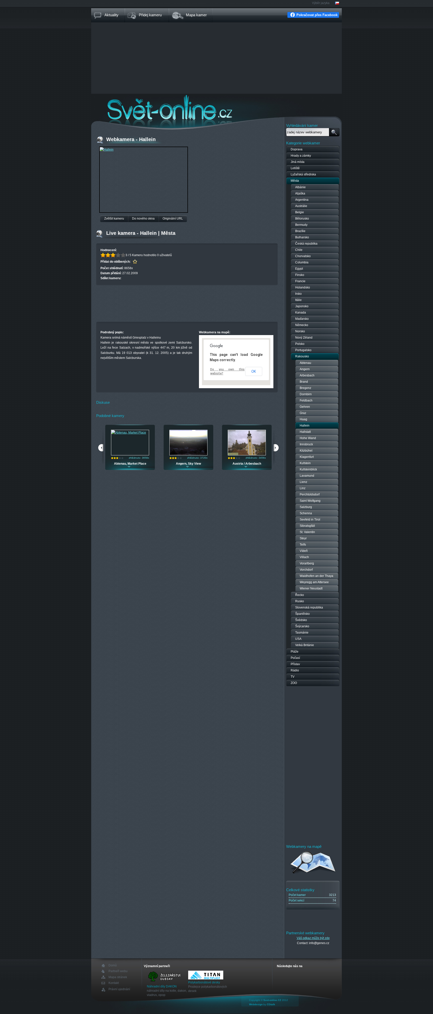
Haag (303, 419)
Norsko (300, 331)
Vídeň (304, 551)
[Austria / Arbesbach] (247, 454)
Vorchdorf (306, 569)
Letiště (295, 168)
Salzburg (306, 507)
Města (295, 180)
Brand (304, 381)
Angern (305, 369)
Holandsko (302, 287)
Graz (303, 413)
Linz (302, 488)
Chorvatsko (303, 256)
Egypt (299, 268)
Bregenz (305, 388)
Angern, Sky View (188, 463)
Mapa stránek (118, 977)
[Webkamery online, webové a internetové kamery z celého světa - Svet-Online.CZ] (216, 107)
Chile (298, 250)
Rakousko (302, 356)
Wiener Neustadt (311, 588)
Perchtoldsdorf (309, 494)
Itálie (298, 300)
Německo (301, 325)
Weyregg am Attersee (314, 582)
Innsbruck (306, 444)
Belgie (299, 212)
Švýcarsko (302, 626)
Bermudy (301, 225)
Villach (304, 557)
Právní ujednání (119, 989)
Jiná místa (297, 162)
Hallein (304, 425)
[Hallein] (107, 149)
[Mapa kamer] (313, 874)
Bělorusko (302, 218)
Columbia (301, 262)
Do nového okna (143, 218)
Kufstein (305, 463)
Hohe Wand (308, 438)
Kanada (300, 312)
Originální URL (173, 218)
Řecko (299, 595)
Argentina (301, 199)
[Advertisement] (216, 59)
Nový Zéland (303, 337)
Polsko (299, 344)
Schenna (306, 513)
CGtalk (271, 1004)
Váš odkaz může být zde (313, 938)
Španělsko (302, 614)
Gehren (305, 407)
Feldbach (306, 400)
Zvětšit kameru (114, 218)
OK (253, 371)
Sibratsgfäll (307, 526)
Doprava (296, 149)
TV (292, 676)
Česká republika (306, 243)
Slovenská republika (309, 607)
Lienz (303, 482)
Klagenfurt (307, 457)
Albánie (300, 187)
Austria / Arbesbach (247, 463)
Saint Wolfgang (310, 500)
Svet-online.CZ (272, 1000)
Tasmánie (301, 632)
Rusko (299, 601)
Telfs (303, 544)
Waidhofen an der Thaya (316, 576)
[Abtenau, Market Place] (128, 432)
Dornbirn (306, 394)
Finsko (299, 275)
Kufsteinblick (308, 469)
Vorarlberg (307, 563)
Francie (300, 281)
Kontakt (114, 983)
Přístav (295, 664)
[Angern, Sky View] (188, 454)
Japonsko (301, 306)
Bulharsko (302, 237)
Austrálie (301, 206)
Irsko (298, 293)
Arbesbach (307, 375)
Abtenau (305, 363)
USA (298, 639)
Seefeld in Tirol (310, 519)
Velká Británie (304, 645)
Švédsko (301, 620)
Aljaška (300, 193)
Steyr (303, 538)
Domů (113, 965)
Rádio (295, 670)
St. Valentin (307, 532)
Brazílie (300, 231)
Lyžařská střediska (303, 174)
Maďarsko (302, 319)
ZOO (294, 683)
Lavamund (307, 475)
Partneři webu (118, 971)
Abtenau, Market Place (130, 463)
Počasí (295, 658)
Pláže (294, 651)
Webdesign (256, 1004)
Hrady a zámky (301, 155)
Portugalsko (303, 350)
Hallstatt (305, 432)
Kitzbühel (306, 450)
